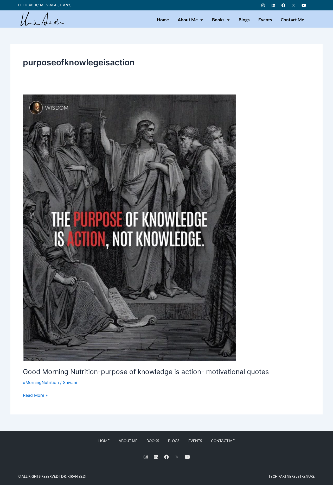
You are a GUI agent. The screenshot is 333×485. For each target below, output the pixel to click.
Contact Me (292, 19)
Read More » (35, 395)
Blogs (244, 19)
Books (218, 19)
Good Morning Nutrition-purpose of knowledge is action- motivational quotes (146, 372)
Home (163, 19)
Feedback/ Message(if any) (45, 5)
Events (265, 19)
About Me (188, 19)
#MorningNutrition (41, 382)
